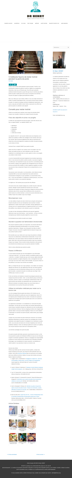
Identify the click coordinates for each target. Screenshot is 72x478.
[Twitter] (15, 85)
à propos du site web (45, 465)
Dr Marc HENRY (58, 71)
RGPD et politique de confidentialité (30, 465)
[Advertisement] (36, 33)
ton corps (11, 80)
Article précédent (12, 454)
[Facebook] (11, 85)
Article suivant (41, 454)
